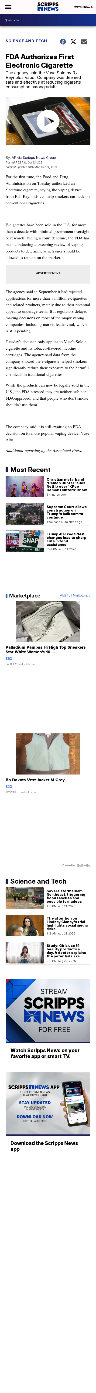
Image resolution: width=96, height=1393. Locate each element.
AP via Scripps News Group (34, 157)
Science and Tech (26, 41)
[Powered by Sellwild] (83, 865)
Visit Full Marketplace (75, 595)
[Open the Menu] (7, 7)
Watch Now (82, 7)
